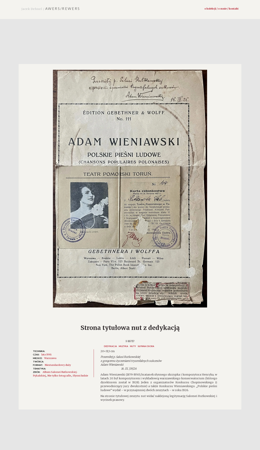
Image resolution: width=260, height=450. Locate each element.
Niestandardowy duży (58, 364)
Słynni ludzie (80, 375)
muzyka (123, 346)
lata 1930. (46, 354)
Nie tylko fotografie (59, 375)
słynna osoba (146, 346)
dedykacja (110, 346)
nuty (133, 346)
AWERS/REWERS (51, 8)
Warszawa (50, 358)
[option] (130, 190)
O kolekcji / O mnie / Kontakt (221, 8)
